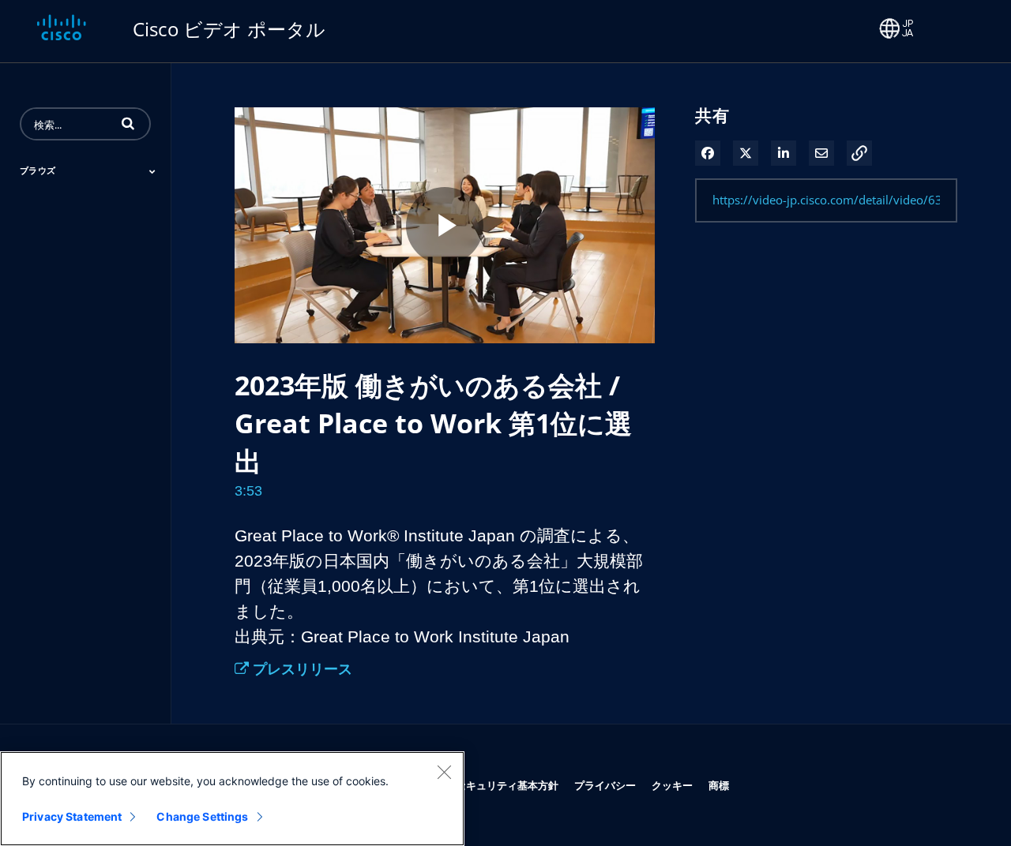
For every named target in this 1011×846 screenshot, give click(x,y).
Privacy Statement (72, 816)
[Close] (444, 772)
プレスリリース (300, 668)
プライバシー (605, 784)
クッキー (672, 784)
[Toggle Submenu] (152, 171)
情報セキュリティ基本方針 (496, 784)
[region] (232, 798)
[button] (128, 123)
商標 (718, 784)
